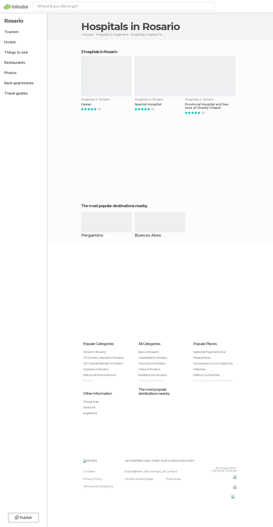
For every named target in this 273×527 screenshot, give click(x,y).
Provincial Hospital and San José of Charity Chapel (207, 106)
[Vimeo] (228, 462)
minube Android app (139, 478)
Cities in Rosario (149, 369)
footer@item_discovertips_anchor (148, 471)
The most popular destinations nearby (114, 206)
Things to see (16, 52)
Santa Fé (89, 407)
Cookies (89, 471)
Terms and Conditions (98, 486)
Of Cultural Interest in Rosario (103, 363)
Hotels (10, 42)
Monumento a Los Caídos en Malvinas (213, 366)
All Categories (149, 344)
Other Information (97, 394)
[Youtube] (234, 462)
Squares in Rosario (96, 369)
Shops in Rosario (94, 352)
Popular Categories (98, 344)
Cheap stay (91, 401)
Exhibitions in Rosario (152, 375)
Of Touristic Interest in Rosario (103, 357)
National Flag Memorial (209, 352)
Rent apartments (19, 83)
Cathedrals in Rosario (152, 357)
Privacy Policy (92, 478)
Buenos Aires (148, 236)
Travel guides (16, 93)
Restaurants (14, 63)
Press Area (173, 478)
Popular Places (205, 344)
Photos (10, 73)
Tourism (11, 32)
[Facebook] (217, 462)
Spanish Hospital (148, 104)
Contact (171, 471)
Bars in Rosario (148, 352)
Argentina (90, 413)
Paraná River (202, 357)
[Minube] (16, 7)
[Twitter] (223, 462)
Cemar (86, 104)
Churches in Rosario (152, 363)
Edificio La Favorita (206, 375)
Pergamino (92, 236)
